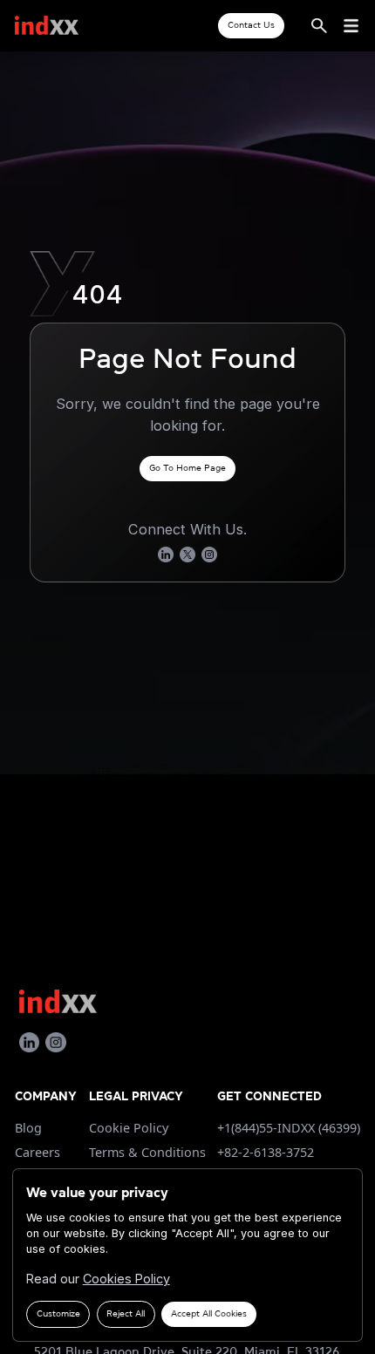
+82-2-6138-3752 (265, 1152)
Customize (58, 1313)
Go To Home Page (187, 468)
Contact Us (251, 25)
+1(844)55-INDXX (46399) (288, 1127)
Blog (28, 1127)
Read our (98, 1278)
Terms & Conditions (147, 1152)
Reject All (125, 1313)
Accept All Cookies (209, 1313)
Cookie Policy (128, 1127)
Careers (37, 1152)
